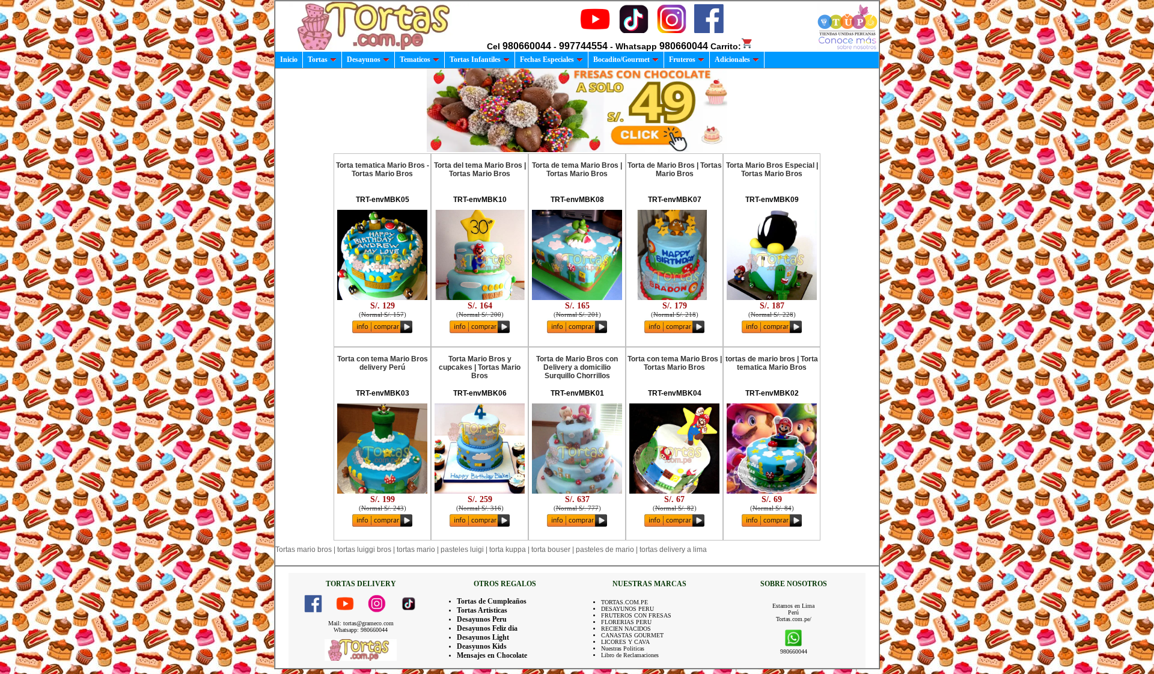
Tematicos (415, 59)
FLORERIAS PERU (626, 622)
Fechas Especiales (547, 59)
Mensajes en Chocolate (492, 655)
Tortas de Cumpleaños (492, 601)
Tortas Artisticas (482, 610)
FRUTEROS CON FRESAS (636, 615)
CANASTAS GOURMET (632, 635)
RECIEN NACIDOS (626, 628)
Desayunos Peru (482, 619)
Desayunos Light (483, 637)
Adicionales (732, 59)
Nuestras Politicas (622, 648)
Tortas (318, 59)
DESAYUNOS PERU (627, 608)
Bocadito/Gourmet (621, 59)
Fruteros (682, 59)
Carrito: (725, 46)
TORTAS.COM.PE (624, 602)
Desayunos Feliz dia (487, 628)
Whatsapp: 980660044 (361, 630)
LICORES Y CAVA (625, 642)
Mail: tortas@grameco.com (361, 623)
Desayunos (363, 59)
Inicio (289, 59)
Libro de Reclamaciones (630, 655)
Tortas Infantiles (475, 59)
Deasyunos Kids (482, 646)
